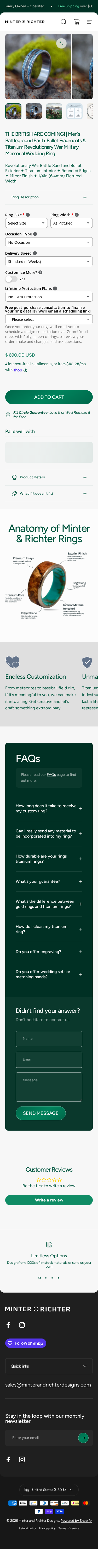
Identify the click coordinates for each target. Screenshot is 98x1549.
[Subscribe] (83, 1438)
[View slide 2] (46, 1278)
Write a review (49, 1200)
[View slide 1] (40, 1278)
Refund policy (27, 1528)
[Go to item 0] (13, 111)
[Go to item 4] (74, 111)
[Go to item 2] (34, 111)
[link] (41, 662)
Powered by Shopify (76, 1521)
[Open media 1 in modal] (61, 43)
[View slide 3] (52, 1278)
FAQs (51, 774)
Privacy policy (47, 1528)
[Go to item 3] (54, 111)
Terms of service (69, 1528)
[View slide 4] (58, 1278)
